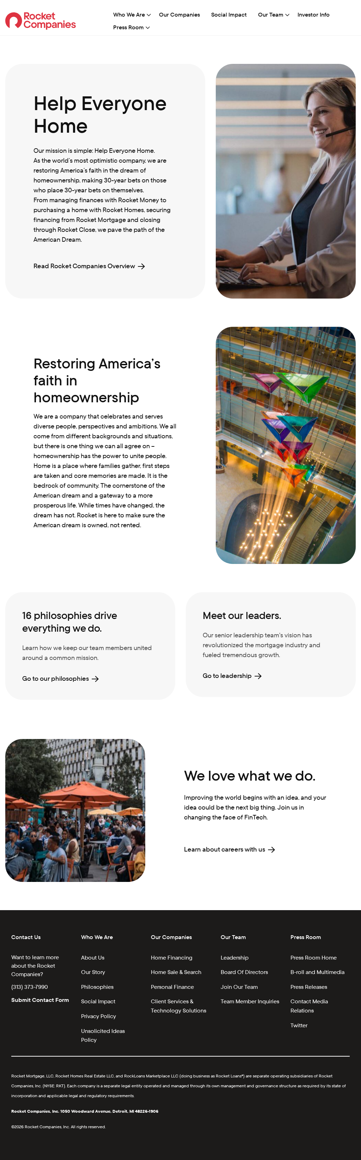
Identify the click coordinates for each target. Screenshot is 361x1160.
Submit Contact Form (40, 1000)
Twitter (298, 1025)
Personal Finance (172, 987)
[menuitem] (130, 14)
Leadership (235, 957)
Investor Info (314, 14)
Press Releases (308, 987)
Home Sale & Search (176, 972)
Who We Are (129, 14)
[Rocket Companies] (40, 21)
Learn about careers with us (224, 849)
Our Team (270, 14)
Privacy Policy (98, 1016)
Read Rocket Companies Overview (84, 266)
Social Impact (229, 14)
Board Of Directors (244, 972)
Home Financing (171, 957)
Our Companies (179, 14)
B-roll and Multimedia (317, 972)
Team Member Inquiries (250, 1001)
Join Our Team (239, 987)
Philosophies (97, 987)
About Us (92, 957)
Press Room (128, 27)
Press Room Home (313, 957)
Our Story (93, 972)
